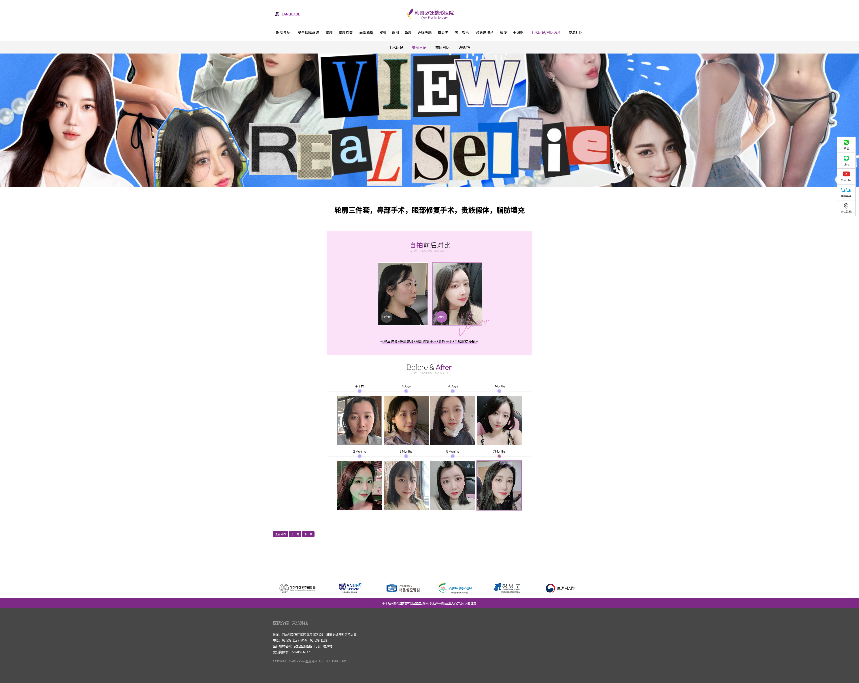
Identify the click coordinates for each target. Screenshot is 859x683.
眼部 (395, 32)
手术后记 (396, 47)
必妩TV (464, 47)
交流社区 (575, 32)
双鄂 (383, 32)
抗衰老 (443, 32)
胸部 (329, 32)
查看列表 (280, 534)
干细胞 (518, 32)
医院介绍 (283, 32)
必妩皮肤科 (485, 32)
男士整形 (462, 32)
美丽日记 (419, 47)
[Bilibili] (848, 192)
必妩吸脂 (424, 32)
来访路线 (300, 623)
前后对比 (442, 47)
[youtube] (848, 176)
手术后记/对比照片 (546, 32)
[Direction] (848, 208)
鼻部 (408, 32)
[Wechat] (848, 144)
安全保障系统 (308, 32)
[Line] (848, 160)
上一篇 (295, 534)
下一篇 (308, 534)
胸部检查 (345, 32)
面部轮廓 (366, 32)
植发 (503, 32)
